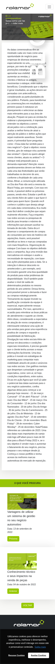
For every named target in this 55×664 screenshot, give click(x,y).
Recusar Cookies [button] (16, 655)
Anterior (13, 591)
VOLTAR (27, 605)
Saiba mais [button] (40, 647)
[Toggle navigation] (49, 7)
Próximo (13, 539)
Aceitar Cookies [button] (38, 655)
